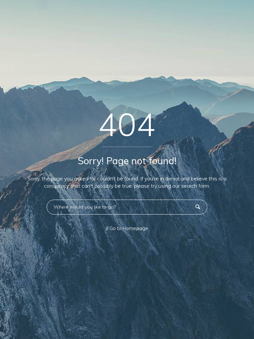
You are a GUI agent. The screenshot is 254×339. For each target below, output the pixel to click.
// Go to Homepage (127, 228)
